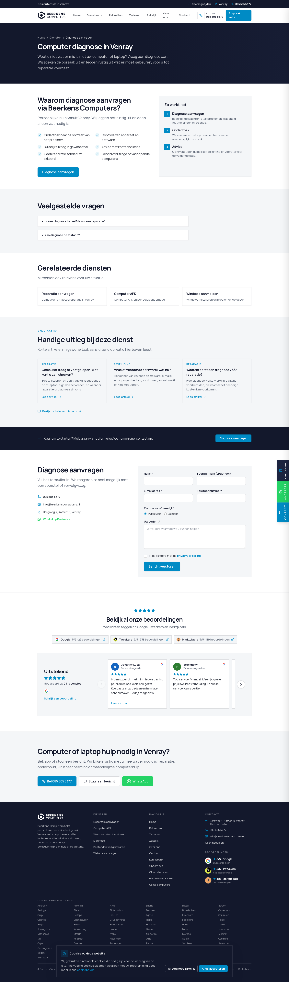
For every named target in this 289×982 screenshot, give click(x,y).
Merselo (186, 934)
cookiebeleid (86, 970)
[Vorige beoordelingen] (101, 684)
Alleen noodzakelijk (181, 968)
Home (77, 15)
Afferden (42, 905)
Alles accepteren (213, 968)
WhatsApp (140, 781)
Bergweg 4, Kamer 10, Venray (227, 821)
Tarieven (135, 15)
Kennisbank (156, 859)
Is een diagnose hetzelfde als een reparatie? (75, 221)
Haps (149, 919)
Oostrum (223, 938)
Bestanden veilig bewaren (109, 847)
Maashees (43, 934)
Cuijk (40, 915)
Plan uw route (218, 824)
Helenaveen (116, 924)
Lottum (186, 929)
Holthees (151, 924)
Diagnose (99, 840)
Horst (185, 924)
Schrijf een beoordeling (60, 698)
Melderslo (151, 934)
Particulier (154, 513)
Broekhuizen (189, 910)
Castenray (224, 910)
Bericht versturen (162, 566)
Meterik (222, 934)
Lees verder (119, 703)
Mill (39, 938)
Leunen (114, 929)
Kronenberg (80, 929)
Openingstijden (201, 4)
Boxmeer (150, 910)
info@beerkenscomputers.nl (61, 504)
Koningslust (44, 929)
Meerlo (77, 934)
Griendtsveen (81, 919)
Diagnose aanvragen (58, 172)
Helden (77, 924)
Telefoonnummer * (209, 491)
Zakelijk (152, 15)
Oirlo (148, 938)
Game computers (159, 884)
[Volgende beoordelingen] (241, 684)
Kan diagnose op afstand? (62, 235)
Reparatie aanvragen (106, 822)
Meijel (113, 934)
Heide (221, 919)
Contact (184, 15)
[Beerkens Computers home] (52, 15)
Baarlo (149, 905)
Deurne (114, 915)
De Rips (78, 915)
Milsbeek (78, 938)
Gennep (42, 919)
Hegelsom (187, 919)
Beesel (185, 905)
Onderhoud (156, 866)
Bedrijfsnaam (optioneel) (214, 473)
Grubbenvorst (117, 919)
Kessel (221, 924)
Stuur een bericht (101, 781)
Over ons (166, 15)
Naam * (148, 473)
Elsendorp (187, 915)
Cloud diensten (158, 872)
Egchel (149, 915)
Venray (223, 4)
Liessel (149, 929)
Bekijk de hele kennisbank (59, 411)
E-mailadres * (153, 491)
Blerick (77, 910)
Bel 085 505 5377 (59, 781)
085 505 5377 (243, 4)
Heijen (41, 924)
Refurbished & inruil (161, 878)
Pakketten (116, 15)
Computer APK (102, 828)
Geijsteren (223, 915)
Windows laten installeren (109, 834)
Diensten (93, 15)
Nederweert (116, 938)
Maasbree (223, 929)
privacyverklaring (189, 556)
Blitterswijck (116, 910)
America (78, 905)
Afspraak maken (234, 15)
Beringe (42, 910)
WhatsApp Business (56, 519)
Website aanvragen (105, 853)
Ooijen (185, 938)
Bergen (222, 905)
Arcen (113, 905)
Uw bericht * (152, 521)
